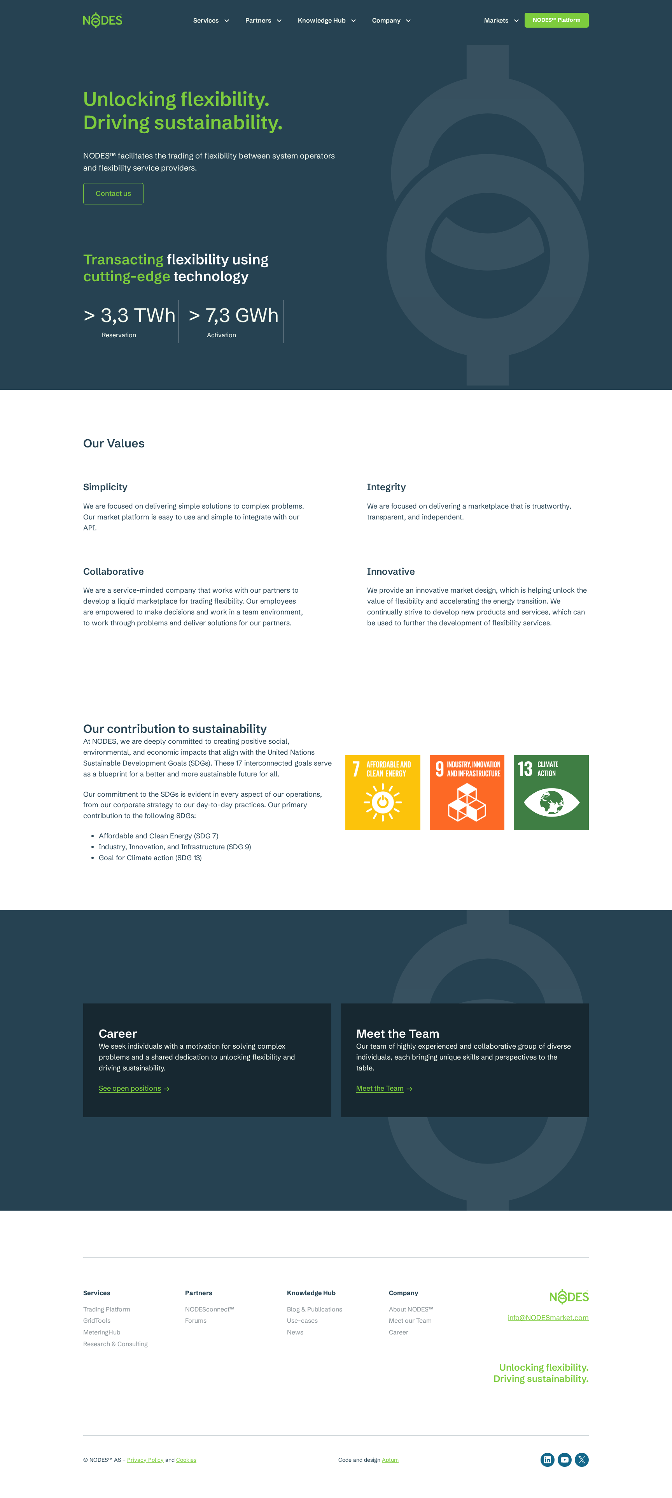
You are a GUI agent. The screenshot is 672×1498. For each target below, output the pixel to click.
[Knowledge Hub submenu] (353, 20)
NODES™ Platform (557, 19)
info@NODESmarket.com (548, 1317)
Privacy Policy (145, 1459)
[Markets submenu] (516, 20)
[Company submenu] (408, 20)
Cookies (186, 1459)
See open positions (130, 1088)
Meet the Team (380, 1088)
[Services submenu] (226, 20)
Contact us (113, 193)
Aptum (390, 1459)
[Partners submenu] (279, 20)
